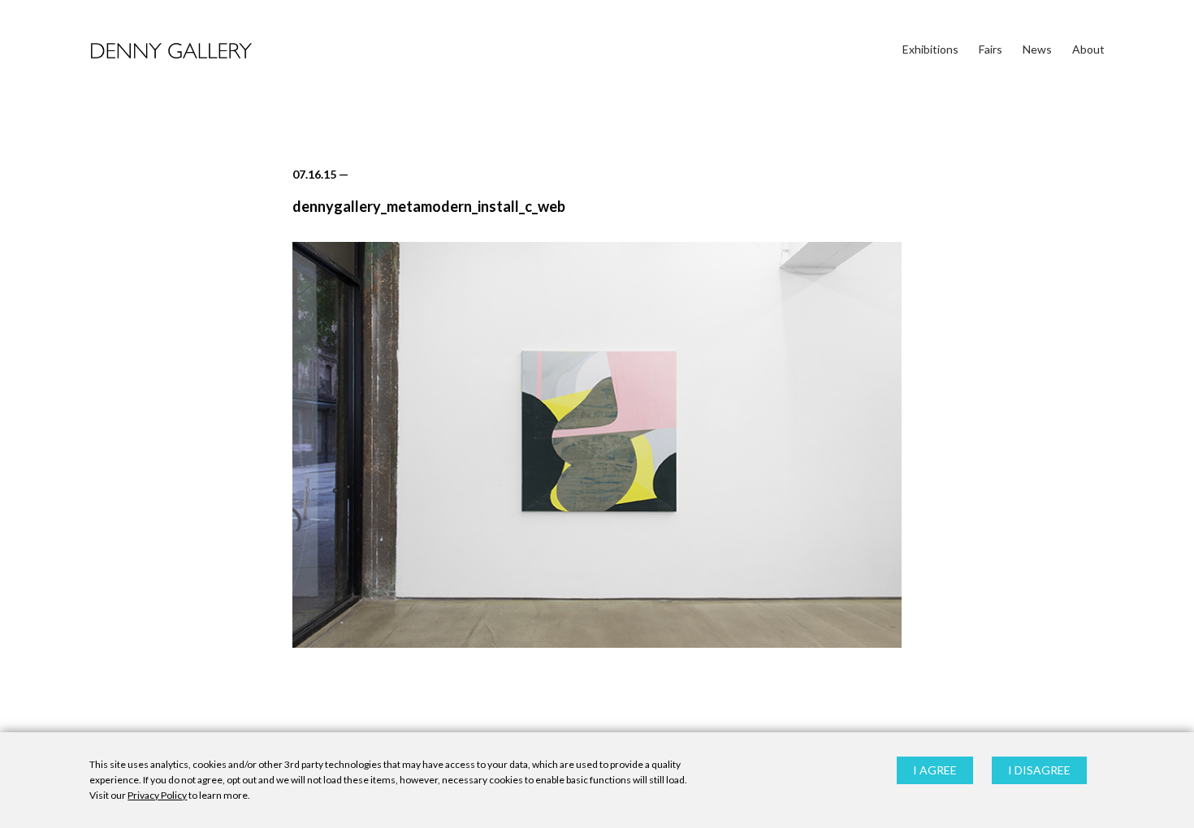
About (1088, 49)
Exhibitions (930, 49)
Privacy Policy (157, 796)
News (1037, 49)
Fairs (990, 49)
